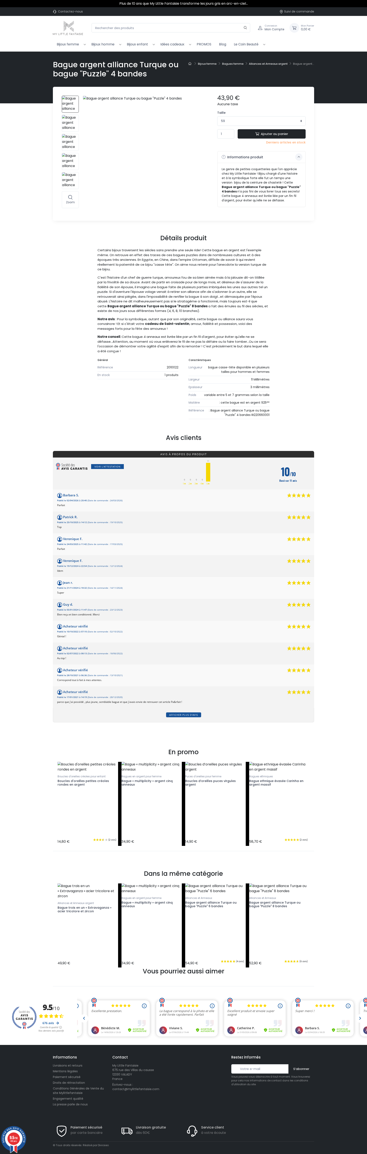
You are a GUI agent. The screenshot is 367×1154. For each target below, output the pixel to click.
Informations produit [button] (244, 157)
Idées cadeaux (172, 44)
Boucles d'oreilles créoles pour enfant (82, 776)
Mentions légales (65, 1071)
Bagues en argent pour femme (141, 776)
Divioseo (103, 1145)
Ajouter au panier (274, 134)
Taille (221, 113)
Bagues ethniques (261, 776)
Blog (222, 44)
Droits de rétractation (69, 1083)
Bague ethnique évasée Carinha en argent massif (276, 783)
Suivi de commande (299, 11)
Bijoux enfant (137, 44)
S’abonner (301, 1069)
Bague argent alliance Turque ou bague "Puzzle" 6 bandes (211, 904)
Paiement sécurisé (66, 1077)
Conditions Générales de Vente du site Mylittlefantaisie (78, 1090)
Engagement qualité (68, 1098)
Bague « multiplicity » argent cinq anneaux (147, 783)
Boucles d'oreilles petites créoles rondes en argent (83, 783)
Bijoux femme (68, 44)
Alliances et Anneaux (198, 898)
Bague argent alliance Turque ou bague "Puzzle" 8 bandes (275, 904)
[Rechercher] (245, 28)
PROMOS (204, 44)
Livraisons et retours (67, 1065)
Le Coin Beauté (246, 44)
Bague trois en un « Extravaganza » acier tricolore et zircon (85, 909)
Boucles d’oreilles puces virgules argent (210, 783)
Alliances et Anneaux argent (76, 903)
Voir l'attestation (107, 466)
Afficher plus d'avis (183, 714)
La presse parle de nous (70, 1104)
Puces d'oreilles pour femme (203, 776)
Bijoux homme (102, 44)
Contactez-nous (70, 11)
